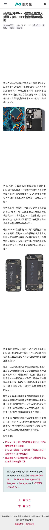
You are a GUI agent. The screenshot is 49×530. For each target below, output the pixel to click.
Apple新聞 (8, 25)
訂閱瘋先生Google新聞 (27, 479)
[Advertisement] (24, 54)
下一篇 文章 (24, 506)
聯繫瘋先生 (19, 524)
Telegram (11, 483)
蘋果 (12, 28)
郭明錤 (19, 28)
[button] (45, 4)
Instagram (24, 483)
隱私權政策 (30, 524)
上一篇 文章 (24, 500)
